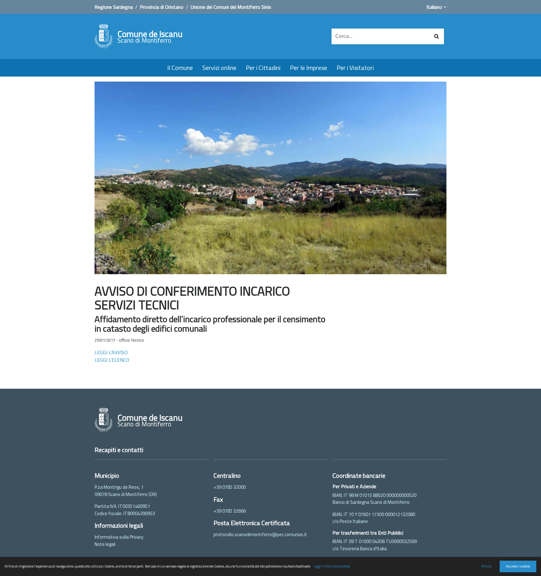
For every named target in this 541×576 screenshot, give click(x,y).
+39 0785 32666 (230, 511)
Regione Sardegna (114, 7)
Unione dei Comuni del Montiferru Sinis (231, 7)
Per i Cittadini (263, 67)
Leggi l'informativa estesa (332, 566)
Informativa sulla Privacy (119, 537)
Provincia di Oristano (161, 7)
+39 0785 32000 (230, 487)
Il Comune (180, 67)
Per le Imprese (308, 67)
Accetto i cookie (518, 566)
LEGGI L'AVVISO (111, 352)
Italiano (434, 7)
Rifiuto (486, 566)
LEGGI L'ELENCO (112, 360)
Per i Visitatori (355, 67)
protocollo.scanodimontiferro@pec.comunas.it (260, 534)
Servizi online (219, 67)
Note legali (105, 544)
